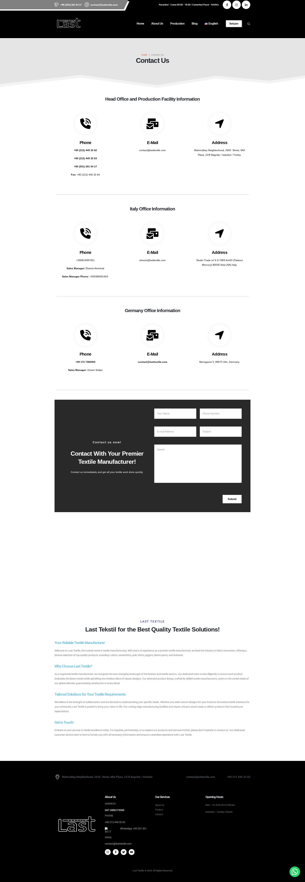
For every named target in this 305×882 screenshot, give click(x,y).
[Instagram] (236, 5)
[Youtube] (131, 852)
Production (177, 23)
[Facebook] (227, 5)
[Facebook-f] (116, 852)
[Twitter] (124, 852)
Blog (195, 23)
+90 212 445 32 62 (115, 822)
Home (140, 23)
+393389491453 (99, 276)
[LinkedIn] (246, 5)
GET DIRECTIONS (114, 810)
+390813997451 (85, 260)
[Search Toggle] (248, 24)
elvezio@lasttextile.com (152, 260)
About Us (157, 23)
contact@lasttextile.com (104, 4)
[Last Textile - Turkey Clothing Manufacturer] (69, 23)
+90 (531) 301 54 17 (71, 4)
